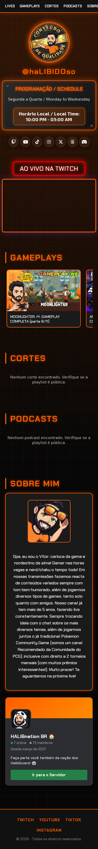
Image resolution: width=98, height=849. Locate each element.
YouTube (49, 819)
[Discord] (84, 142)
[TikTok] (37, 142)
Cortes (52, 6)
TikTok (73, 819)
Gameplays (30, 6)
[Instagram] (49, 142)
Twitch (25, 819)
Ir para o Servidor (49, 775)
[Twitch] (13, 142)
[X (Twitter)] (61, 142)
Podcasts (73, 6)
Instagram (49, 830)
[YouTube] (25, 142)
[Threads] (72, 142)
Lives (10, 6)
